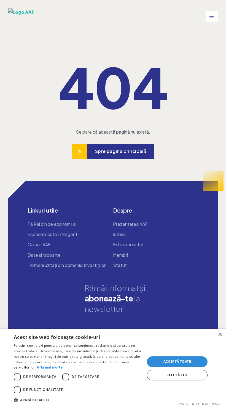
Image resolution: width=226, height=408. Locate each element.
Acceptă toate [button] (177, 361)
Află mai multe (50, 367)
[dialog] (113, 368)
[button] (77, 400)
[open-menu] (212, 16)
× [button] (220, 335)
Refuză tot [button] (177, 375)
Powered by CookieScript (199, 404)
